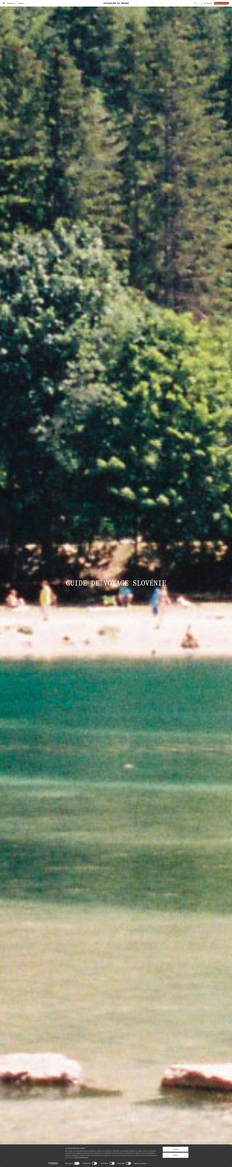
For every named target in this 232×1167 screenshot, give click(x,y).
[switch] (94, 1163)
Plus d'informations (81, 1157)
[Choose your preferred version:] (196, 3)
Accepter (175, 1149)
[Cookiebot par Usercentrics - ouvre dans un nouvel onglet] (53, 1163)
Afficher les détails (140, 1163)
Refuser (175, 1155)
